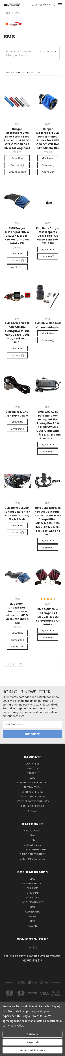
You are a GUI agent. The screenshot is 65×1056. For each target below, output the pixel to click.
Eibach (32, 907)
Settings (32, 1034)
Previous (6, 1052)
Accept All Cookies (32, 1050)
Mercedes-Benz (32, 844)
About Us (32, 768)
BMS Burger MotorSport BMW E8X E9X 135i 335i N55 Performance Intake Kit (17, 235)
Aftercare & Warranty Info (33, 801)
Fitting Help (32, 773)
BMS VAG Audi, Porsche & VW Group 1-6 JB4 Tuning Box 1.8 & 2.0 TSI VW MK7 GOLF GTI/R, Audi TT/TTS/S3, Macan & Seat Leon (48, 425)
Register (39, 806)
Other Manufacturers (33, 858)
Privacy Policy (32, 787)
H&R (32, 921)
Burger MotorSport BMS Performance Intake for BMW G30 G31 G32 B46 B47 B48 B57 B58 (48, 138)
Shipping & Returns (32, 791)
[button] (32, 53)
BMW (32, 835)
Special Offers (32, 830)
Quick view (17, 158)
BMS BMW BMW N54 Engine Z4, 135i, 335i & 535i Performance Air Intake (48, 616)
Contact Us (32, 763)
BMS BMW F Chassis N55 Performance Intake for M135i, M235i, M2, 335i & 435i (17, 613)
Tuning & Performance (33, 854)
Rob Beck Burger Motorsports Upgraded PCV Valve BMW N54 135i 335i (48, 235)
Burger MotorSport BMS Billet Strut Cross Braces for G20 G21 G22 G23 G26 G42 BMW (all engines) (17, 138)
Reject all (33, 1042)
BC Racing (32, 897)
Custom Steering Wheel (32, 849)
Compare (16, 165)
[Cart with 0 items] (54, 5)
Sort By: (10, 72)
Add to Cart (48, 171)
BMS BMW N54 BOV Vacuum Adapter (48, 325)
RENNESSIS (32, 888)
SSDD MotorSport (32, 883)
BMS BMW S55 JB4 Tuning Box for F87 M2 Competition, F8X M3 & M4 (17, 513)
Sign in (25, 806)
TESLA (32, 840)
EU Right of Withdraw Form (32, 782)
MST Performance (32, 902)
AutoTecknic (32, 911)
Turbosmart (32, 892)
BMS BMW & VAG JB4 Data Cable (17, 413)
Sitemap (32, 810)
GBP (45, 4)
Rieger (32, 916)
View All (32, 925)
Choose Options (17, 171)
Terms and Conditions (32, 796)
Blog (32, 777)
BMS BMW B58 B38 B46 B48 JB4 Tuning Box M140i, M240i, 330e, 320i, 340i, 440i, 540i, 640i (17, 333)
